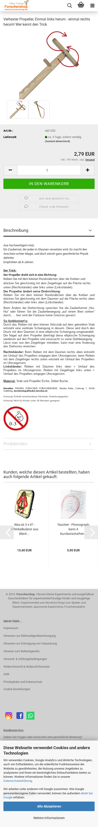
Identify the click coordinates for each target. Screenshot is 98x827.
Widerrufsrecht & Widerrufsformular (26, 666)
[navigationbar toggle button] (92, 5)
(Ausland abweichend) (57, 141)
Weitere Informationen (49, 818)
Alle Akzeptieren (49, 806)
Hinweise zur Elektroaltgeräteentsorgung (29, 635)
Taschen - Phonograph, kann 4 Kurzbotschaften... (73, 529)
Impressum (10, 628)
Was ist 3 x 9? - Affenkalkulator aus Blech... (24, 529)
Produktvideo (15, 443)
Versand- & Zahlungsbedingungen (25, 659)
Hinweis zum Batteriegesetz (21, 651)
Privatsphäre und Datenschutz (22, 682)
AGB (6, 674)
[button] (10, 170)
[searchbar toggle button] (69, 5)
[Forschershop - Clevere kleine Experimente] (15, 5)
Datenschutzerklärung (17, 781)
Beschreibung (15, 230)
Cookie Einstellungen (16, 689)
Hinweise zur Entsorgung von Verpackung (30, 643)
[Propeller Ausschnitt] (49, 65)
